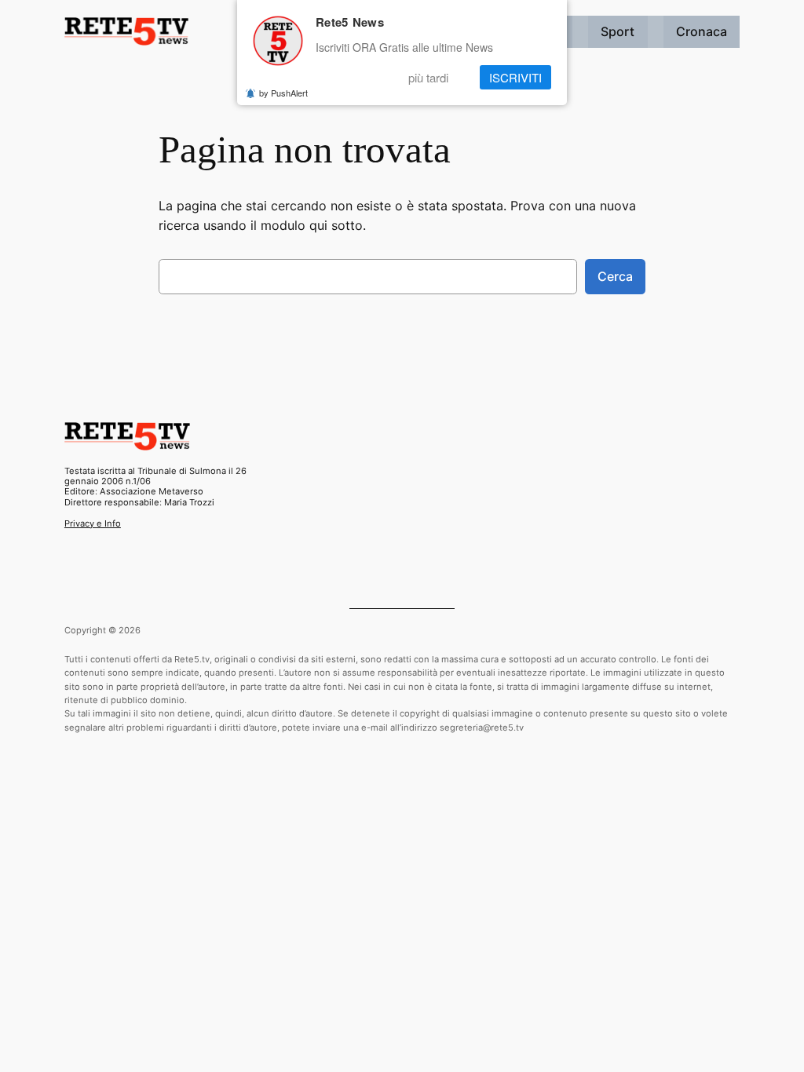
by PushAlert (283, 92)
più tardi (428, 77)
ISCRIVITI (515, 77)
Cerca (615, 276)
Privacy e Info (92, 523)
